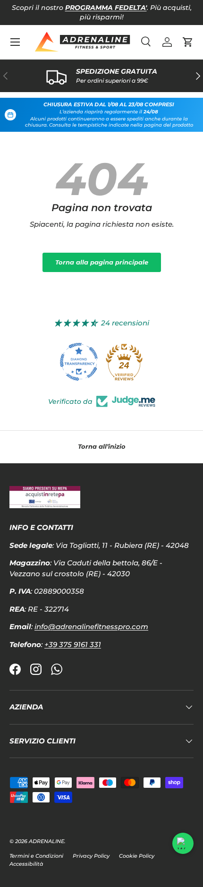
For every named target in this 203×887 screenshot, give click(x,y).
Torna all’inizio (102, 446)
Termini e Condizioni (36, 856)
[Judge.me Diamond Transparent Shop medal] (79, 362)
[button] (188, 42)
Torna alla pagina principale (101, 262)
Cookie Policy (136, 856)
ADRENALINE (46, 841)
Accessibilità (26, 864)
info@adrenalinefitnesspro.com (91, 626)
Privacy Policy (91, 856)
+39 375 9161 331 (72, 644)
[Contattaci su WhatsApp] (183, 843)
